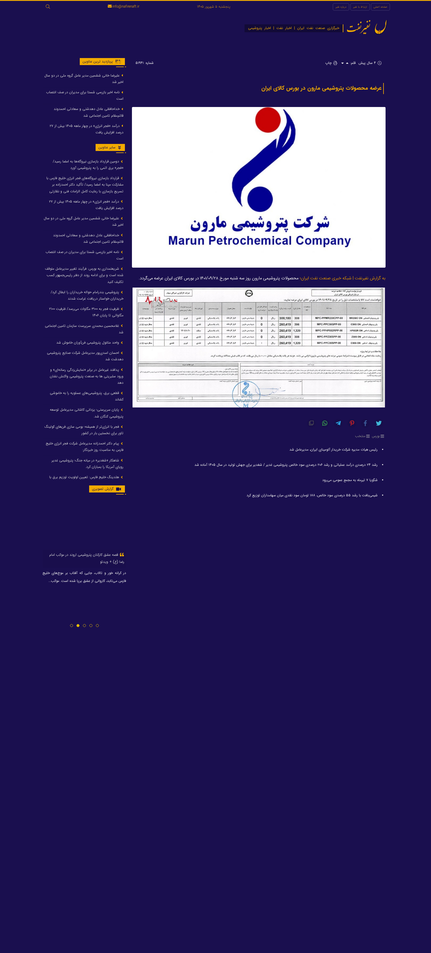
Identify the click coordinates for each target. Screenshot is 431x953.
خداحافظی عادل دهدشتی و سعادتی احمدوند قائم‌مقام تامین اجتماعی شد (88, 112)
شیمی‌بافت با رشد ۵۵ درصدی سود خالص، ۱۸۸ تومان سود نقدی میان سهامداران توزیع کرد (312, 495)
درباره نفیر (341, 7)
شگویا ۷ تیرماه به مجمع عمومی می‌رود (350, 480)
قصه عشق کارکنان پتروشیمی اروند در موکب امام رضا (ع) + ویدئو (86, 558)
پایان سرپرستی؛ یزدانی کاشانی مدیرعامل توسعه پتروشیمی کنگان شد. (86, 413)
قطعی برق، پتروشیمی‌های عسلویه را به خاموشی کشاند (86, 396)
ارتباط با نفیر (360, 7)
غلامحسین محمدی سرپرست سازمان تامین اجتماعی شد (84, 329)
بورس (376, 436)
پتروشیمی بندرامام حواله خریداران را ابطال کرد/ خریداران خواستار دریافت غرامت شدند (87, 295)
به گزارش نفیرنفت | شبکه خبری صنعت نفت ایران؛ (343, 278)
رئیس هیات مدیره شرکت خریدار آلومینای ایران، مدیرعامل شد (333, 449)
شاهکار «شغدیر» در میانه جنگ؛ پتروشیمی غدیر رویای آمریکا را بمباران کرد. (87, 464)
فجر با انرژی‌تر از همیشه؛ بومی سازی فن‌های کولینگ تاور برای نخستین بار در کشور (84, 430)
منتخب (360, 436)
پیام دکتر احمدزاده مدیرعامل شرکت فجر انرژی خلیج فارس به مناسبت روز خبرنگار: (84, 447)
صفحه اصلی (380, 7)
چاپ (329, 63)
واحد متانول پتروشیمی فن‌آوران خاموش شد (88, 342)
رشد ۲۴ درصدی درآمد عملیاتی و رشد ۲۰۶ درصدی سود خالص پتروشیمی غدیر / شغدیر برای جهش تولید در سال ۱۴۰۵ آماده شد (286, 465)
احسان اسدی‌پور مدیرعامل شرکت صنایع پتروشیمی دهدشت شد (85, 356)
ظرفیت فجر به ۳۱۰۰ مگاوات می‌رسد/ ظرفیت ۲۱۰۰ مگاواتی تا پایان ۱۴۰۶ (86, 312)
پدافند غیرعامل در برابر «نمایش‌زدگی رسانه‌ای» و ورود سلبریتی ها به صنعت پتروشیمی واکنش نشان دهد (86, 376)
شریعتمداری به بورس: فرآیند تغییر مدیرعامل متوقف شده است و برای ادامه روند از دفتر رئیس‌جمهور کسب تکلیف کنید (84, 275)
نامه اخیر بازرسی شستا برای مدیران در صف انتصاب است (84, 95)
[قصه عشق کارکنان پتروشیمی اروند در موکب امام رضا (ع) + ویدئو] (84, 524)
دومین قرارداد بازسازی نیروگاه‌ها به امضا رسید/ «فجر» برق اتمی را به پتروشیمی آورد (88, 165)
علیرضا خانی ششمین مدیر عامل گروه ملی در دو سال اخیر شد (83, 79)
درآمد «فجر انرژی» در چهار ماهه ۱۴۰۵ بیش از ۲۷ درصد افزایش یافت (86, 129)
